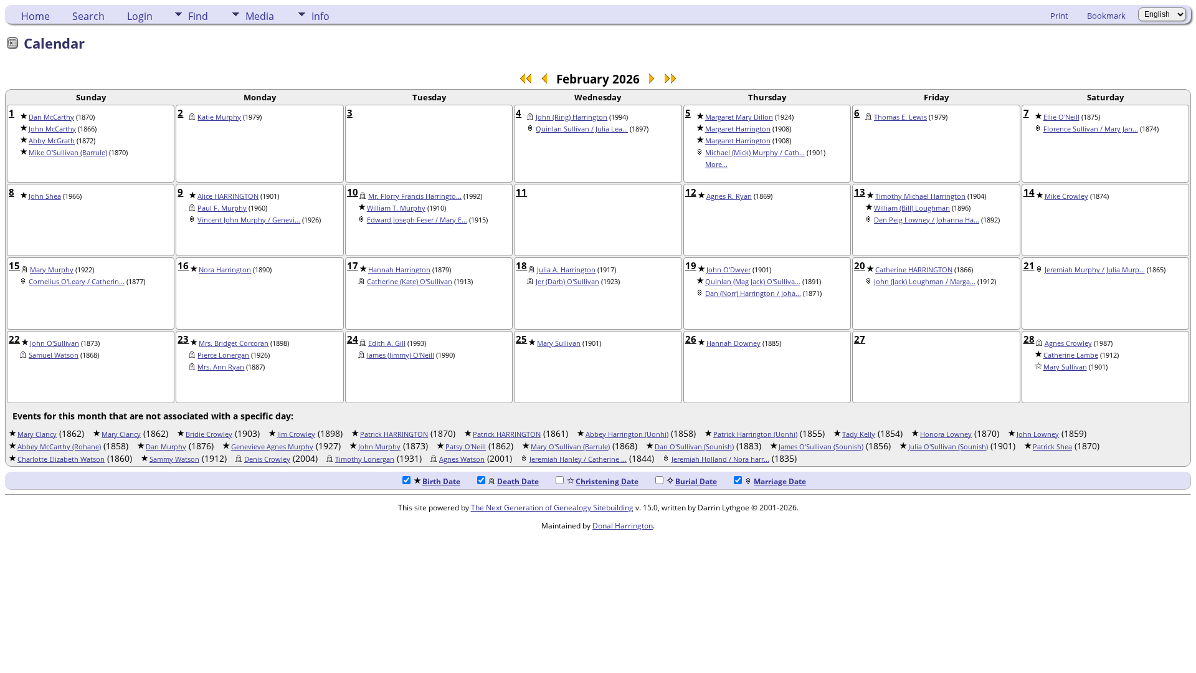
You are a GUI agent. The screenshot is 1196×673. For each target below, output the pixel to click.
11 (521, 192)
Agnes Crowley (1068, 343)
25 (521, 339)
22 (14, 339)
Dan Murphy (166, 446)
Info (320, 16)
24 (352, 339)
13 (859, 192)
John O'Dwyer (728, 269)
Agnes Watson (462, 459)
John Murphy (379, 446)
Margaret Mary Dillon (739, 117)
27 (859, 339)
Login (140, 16)
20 (859, 265)
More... (716, 164)
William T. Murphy (396, 208)
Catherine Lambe (1070, 355)
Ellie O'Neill (1061, 117)
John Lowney (1038, 434)
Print (1059, 15)
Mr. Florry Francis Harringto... (415, 196)
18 (521, 265)
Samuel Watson (53, 355)
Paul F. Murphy (222, 208)
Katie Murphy (219, 117)
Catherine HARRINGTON (913, 269)
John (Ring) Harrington (571, 117)
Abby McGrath (52, 140)
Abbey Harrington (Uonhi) (627, 434)
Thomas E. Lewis (900, 117)
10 (352, 192)
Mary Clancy (37, 434)
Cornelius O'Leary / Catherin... (77, 281)
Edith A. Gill (387, 343)
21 (1029, 265)
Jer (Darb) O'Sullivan (567, 281)
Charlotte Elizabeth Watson (61, 459)
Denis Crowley (267, 459)
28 (1029, 339)
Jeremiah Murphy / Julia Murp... (1095, 269)
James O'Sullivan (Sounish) (821, 446)
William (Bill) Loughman (912, 208)
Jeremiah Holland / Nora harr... (720, 459)
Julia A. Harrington (566, 269)
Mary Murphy (52, 269)
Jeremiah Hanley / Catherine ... (578, 459)
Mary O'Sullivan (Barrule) (570, 446)
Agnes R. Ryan (729, 196)
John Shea (45, 196)
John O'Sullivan (54, 343)
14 (1029, 192)
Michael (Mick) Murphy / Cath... (755, 152)
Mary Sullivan (559, 343)
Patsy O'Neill (465, 446)
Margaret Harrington (738, 129)
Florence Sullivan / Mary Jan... (1090, 129)
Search (88, 16)
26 (690, 339)
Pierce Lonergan (223, 355)
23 (183, 339)
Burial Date (696, 481)
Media (259, 16)
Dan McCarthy (51, 117)
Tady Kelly (858, 434)
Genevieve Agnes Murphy (272, 446)
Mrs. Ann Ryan (220, 367)
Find (198, 16)
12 (690, 192)
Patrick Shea (1052, 446)
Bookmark (1106, 15)
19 (690, 265)
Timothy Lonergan (364, 459)
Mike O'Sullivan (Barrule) (68, 152)
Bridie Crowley (209, 434)
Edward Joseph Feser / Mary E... (417, 220)
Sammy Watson (174, 459)
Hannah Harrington (399, 269)
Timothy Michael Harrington (920, 196)
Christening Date (607, 481)
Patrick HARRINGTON (394, 434)
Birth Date (441, 481)
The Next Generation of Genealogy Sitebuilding (552, 507)
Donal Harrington (622, 525)
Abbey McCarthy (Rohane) (59, 446)
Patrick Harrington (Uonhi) (755, 434)
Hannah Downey (733, 343)
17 (352, 265)
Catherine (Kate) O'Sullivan (409, 281)
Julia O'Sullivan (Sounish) (948, 446)
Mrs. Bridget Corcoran (233, 343)
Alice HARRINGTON (228, 196)
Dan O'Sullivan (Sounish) (694, 446)
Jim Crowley (296, 434)
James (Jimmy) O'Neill (400, 355)
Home (35, 16)
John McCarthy (52, 129)
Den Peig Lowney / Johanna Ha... (926, 220)
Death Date (518, 481)
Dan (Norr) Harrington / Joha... (753, 293)
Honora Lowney (946, 434)
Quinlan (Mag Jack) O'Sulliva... (752, 281)
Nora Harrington (225, 269)
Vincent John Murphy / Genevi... (248, 220)
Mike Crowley (1066, 196)
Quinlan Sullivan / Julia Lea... (582, 129)
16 (183, 265)
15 (14, 265)
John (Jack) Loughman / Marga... (924, 281)
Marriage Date (780, 481)
